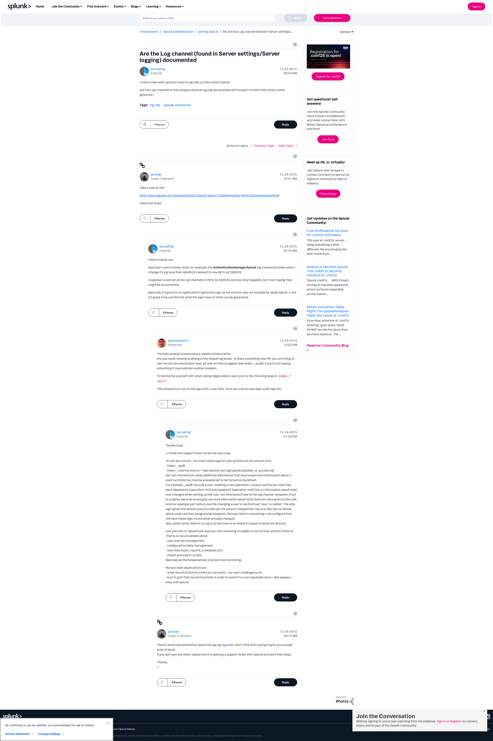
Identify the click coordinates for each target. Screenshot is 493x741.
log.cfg (155, 105)
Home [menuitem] (40, 6)
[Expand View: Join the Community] (81, 6)
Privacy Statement (17, 733)
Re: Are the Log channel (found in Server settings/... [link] (258, 31)
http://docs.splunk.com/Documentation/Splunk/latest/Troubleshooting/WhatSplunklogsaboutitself (209, 195)
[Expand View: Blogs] (140, 6)
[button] (294, 45)
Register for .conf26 (328, 76)
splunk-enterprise (177, 105)
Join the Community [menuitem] (66, 6)
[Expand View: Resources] (182, 6)
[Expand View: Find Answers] (108, 6)
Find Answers (149, 31)
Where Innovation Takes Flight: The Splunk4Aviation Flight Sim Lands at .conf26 (328, 311)
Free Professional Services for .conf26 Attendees (327, 232)
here (225, 645)
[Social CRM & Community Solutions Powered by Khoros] (344, 700)
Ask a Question (332, 17)
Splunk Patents (127, 729)
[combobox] (223, 17)
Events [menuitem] (118, 6)
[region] (56, 729)
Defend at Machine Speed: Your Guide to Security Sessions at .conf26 (327, 271)
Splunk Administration (178, 31)
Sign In (476, 6)
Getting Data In (208, 31)
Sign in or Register (449, 721)
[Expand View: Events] (125, 6)
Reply (285, 124)
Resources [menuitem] (173, 6)
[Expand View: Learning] (160, 6)
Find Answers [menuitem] (96, 6)
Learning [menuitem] (152, 6)
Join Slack (328, 139)
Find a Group (328, 193)
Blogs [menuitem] (135, 6)
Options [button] (344, 32)
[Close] (108, 723)
